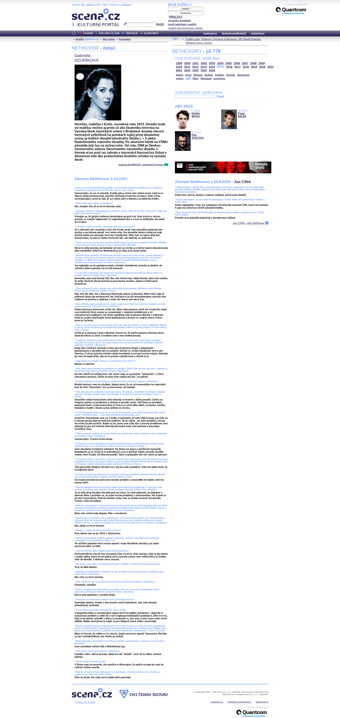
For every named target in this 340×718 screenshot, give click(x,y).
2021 (270, 66)
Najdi (220, 96)
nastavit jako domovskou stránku (185, 28)
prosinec (219, 78)
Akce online (109, 39)
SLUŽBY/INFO (151, 33)
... (166, 164)
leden (179, 74)
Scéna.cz (78, 10)
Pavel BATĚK (242, 115)
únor (188, 74)
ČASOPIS (88, 33)
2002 (204, 63)
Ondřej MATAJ (196, 115)
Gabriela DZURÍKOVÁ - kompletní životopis (140, 164)
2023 (187, 70)
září (188, 78)
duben (209, 74)
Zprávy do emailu (85, 702)
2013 (203, 66)
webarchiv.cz (257, 33)
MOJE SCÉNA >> (180, 4)
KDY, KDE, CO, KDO (109, 33)
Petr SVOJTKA (198, 136)
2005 (228, 63)
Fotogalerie (125, 39)
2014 (212, 66)
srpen (180, 78)
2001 (195, 63)
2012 (195, 66)
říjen (196, 78)
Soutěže (80, 39)
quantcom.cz (210, 33)
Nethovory (93, 39)
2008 (253, 63)
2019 (254, 66)
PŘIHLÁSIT (175, 17)
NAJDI (160, 24)
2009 (262, 63)
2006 (237, 63)
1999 (179, 63)
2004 (220, 63)
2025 (204, 70)
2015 (220, 66)
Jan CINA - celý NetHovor (248, 223)
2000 (187, 63)
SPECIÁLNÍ (132, 33)
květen (219, 74)
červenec (243, 74)
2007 (245, 63)
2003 (212, 63)
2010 (179, 66)
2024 (195, 70)
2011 (187, 66)
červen (230, 74)
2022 (179, 70)
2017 (237, 66)
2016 (229, 66)
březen (198, 74)
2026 (212, 70)
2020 (262, 66)
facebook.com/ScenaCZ (234, 33)
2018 (246, 66)
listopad (206, 78)
